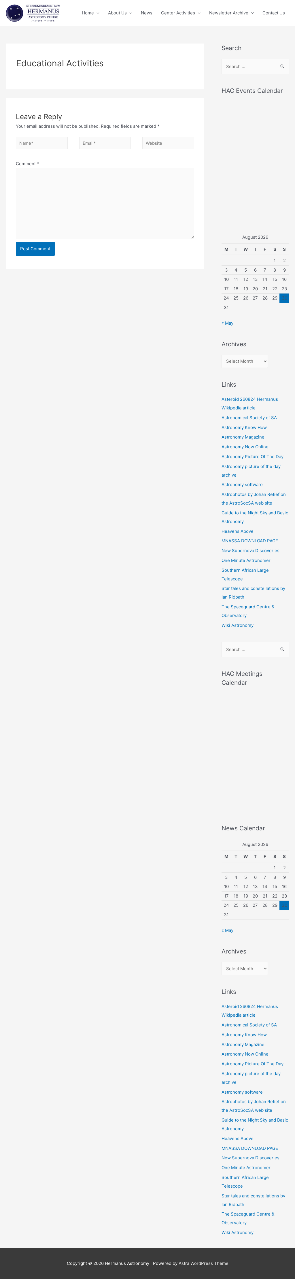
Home (88, 13)
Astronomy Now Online (245, 446)
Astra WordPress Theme (203, 1263)
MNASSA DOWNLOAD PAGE (250, 540)
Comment (27, 163)
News (146, 13)
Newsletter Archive (228, 13)
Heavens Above (238, 531)
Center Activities (178, 13)
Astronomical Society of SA (249, 417)
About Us (117, 13)
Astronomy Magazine (243, 437)
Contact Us (273, 13)
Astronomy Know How (244, 427)
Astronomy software (242, 484)
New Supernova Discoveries (250, 550)
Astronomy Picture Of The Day (252, 456)
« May (227, 323)
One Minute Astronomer (246, 560)
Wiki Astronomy (238, 625)
